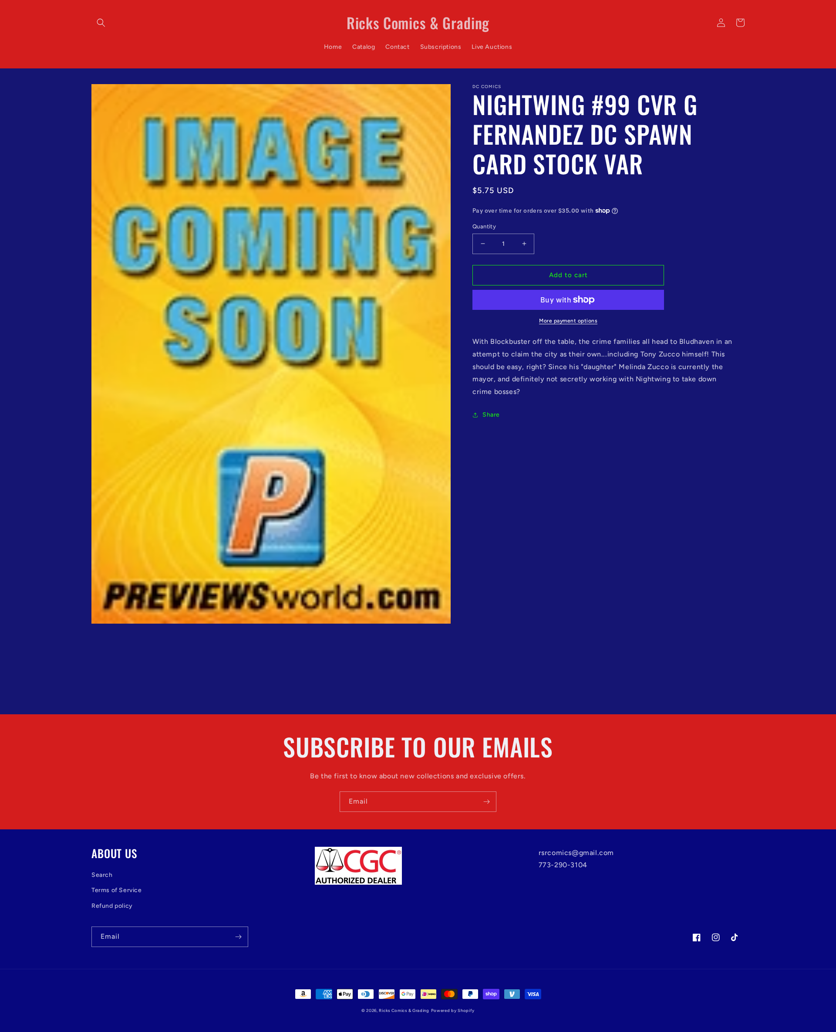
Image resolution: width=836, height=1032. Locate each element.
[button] (101, 22)
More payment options (568, 321)
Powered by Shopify (453, 1010)
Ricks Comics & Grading (404, 1010)
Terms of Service (116, 890)
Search (102, 875)
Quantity (484, 226)
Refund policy (112, 906)
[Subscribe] (486, 801)
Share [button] (491, 414)
